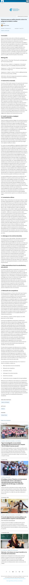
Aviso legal (8, 580)
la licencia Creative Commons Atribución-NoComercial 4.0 (14, 578)
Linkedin (22, 572)
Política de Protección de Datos (17, 580)
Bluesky (19, 572)
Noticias (3, 408)
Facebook (6, 572)
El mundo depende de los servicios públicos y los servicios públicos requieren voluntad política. (14, 513)
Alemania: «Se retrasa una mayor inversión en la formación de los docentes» (14, 548)
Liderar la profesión (5, 402)
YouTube (13, 572)
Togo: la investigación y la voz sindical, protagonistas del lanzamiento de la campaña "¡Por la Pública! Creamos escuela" (14, 439)
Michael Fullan (4, 415)
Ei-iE (2, 1)
